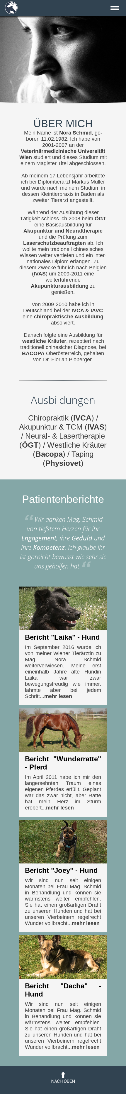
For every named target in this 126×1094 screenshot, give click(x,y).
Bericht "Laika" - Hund (62, 637)
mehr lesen (58, 696)
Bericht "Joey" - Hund (61, 870)
